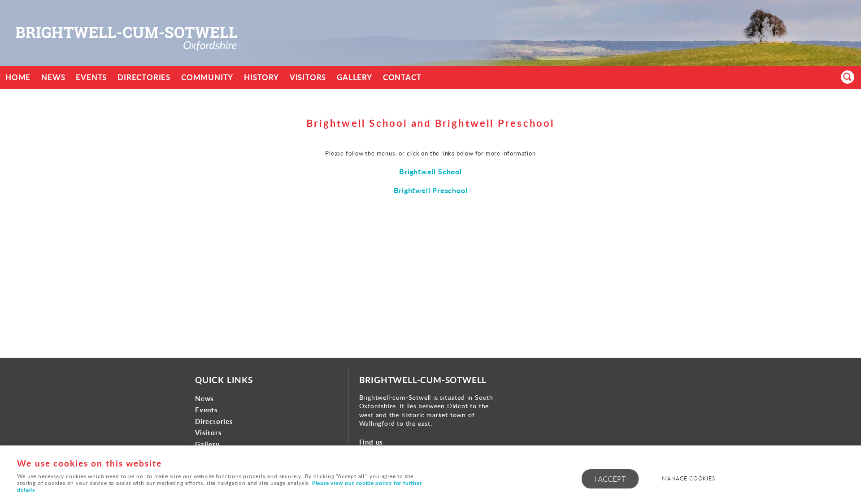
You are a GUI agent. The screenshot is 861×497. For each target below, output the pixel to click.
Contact (402, 77)
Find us (371, 442)
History (261, 77)
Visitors (308, 77)
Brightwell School (430, 171)
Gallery (354, 77)
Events (91, 77)
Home (17, 77)
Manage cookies (688, 478)
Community (207, 77)
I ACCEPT (610, 479)
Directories (143, 77)
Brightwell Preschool (431, 190)
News (53, 77)
